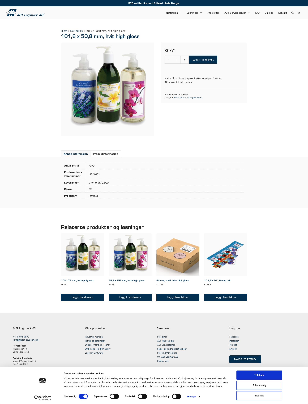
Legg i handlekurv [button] (82, 297)
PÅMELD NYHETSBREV (245, 359)
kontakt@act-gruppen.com (25, 340)
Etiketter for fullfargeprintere (188, 97)
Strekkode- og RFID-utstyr (98, 349)
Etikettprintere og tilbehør (97, 345)
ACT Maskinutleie (165, 341)
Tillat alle (259, 375)
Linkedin (233, 349)
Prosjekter (213, 12)
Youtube (233, 345)
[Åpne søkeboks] (292, 13)
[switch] (114, 396)
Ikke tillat (259, 395)
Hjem (64, 30)
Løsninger (192, 12)
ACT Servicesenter (235, 12)
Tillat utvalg (259, 385)
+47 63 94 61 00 (21, 337)
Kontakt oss (163, 361)
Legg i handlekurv (203, 59)
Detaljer (191, 396)
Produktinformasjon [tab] (105, 153)
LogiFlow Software (94, 353)
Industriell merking (94, 337)
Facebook (234, 337)
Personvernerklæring (167, 353)
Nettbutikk (172, 12)
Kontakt (282, 12)
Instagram (234, 341)
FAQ (257, 12)
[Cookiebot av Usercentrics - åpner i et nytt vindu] (43, 397)
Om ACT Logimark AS (167, 357)
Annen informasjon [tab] (76, 153)
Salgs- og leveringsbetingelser (172, 349)
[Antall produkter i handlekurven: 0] (299, 13)
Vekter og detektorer (95, 341)
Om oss (269, 12)
